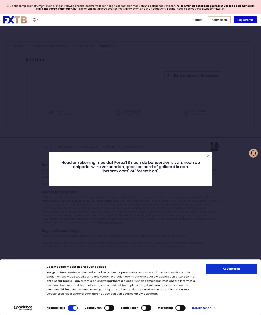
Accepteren (231, 269)
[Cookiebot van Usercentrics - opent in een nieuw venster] (23, 308)
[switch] (109, 308)
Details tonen (201, 308)
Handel (197, 19)
